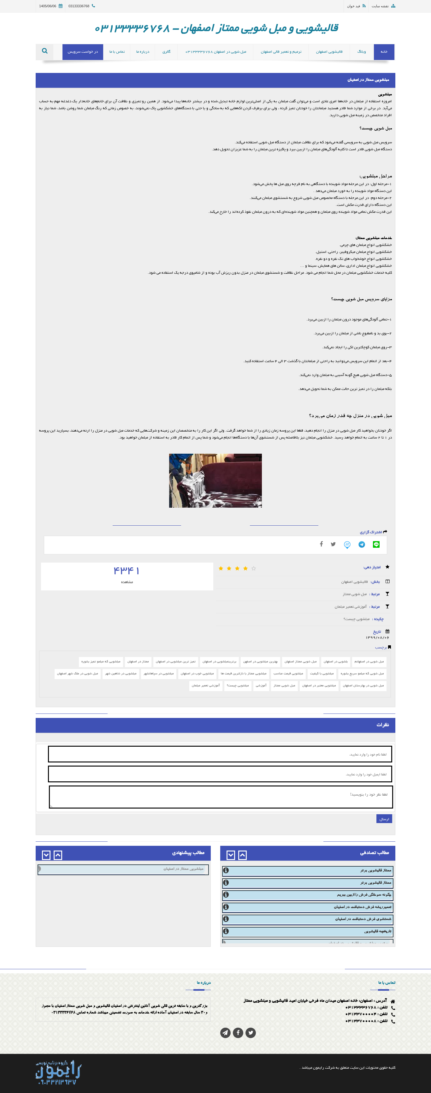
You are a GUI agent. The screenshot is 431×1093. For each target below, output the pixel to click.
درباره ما (142, 52)
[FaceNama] (347, 545)
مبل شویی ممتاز (354, 594)
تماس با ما (117, 52)
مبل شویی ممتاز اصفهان (301, 662)
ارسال (384, 818)
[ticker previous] (242, 855)
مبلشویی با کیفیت (322, 674)
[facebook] (321, 544)
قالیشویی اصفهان (354, 582)
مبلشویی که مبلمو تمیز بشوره (101, 662)
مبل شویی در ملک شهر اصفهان (77, 674)
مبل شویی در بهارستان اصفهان (363, 686)
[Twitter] (333, 544)
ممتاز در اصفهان (138, 662)
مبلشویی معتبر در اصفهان (319, 686)
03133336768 (78, 6)
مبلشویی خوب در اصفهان (197, 674)
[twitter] (250, 1033)
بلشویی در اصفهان (336, 662)
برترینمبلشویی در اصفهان (219, 662)
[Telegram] (361, 544)
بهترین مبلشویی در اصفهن (260, 662)
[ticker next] (231, 855)
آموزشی (261, 686)
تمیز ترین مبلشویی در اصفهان (176, 662)
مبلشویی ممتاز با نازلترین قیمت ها (244, 674)
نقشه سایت (380, 6)
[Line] (376, 544)
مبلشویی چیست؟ (356, 619)
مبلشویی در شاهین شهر (121, 674)
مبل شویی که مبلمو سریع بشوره (362, 674)
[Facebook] (238, 1033)
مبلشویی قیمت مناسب (288, 674)
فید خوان (353, 6)
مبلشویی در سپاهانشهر (159, 674)
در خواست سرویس (83, 52)
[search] (44, 52)
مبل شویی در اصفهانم (369, 662)
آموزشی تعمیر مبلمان (350, 607)
